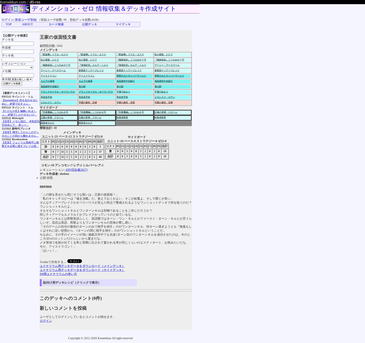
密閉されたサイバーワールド (131, 75)
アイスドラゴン (49, 75)
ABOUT (27, 24)
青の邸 (82, 86)
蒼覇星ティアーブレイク (91, 70)
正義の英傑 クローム (166, 112)
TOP (9, 24)
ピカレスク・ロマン (165, 97)
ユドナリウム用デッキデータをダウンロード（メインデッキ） (82, 266)
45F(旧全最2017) (76, 169)
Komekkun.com (13, 2)
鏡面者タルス (47, 123)
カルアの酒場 (47, 81)
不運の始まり (123, 91)
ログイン (8, 19)
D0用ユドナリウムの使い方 (58, 274)
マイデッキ (123, 24)
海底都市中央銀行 (126, 81)
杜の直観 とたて (164, 54)
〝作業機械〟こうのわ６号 (54, 112)
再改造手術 (46, 97)
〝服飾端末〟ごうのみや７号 (131, 59)
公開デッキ (89, 24)
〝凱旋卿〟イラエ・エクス (54, 54)
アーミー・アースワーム (167, 65)
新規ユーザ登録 (25, 19)
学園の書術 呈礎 (88, 102)
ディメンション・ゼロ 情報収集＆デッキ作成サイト (104, 8)
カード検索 (56, 24)
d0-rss (35, 2)
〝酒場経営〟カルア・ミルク (93, 65)
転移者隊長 (122, 117)
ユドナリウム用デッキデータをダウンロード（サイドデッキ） (82, 270)
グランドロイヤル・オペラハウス (58, 91)
